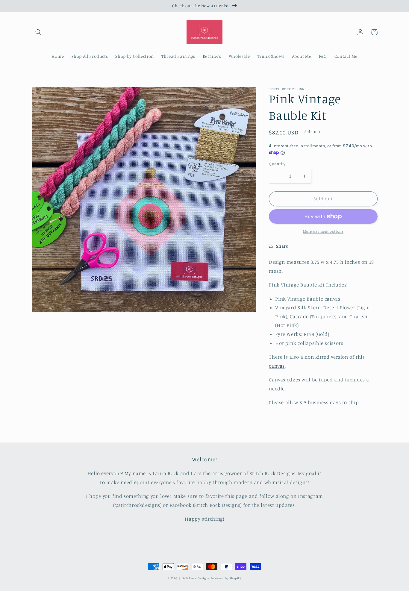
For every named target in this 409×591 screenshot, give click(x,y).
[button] (39, 32)
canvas (277, 366)
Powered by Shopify (226, 578)
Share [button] (282, 245)
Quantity (277, 163)
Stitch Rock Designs (194, 578)
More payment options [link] (323, 231)
